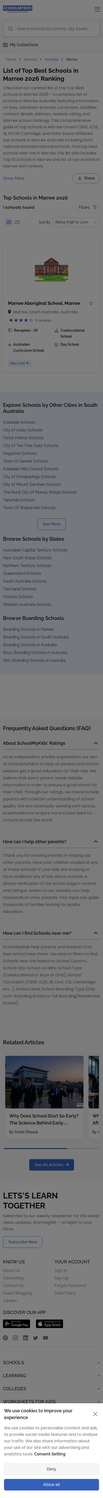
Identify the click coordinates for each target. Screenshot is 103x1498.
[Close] (94, 684)
